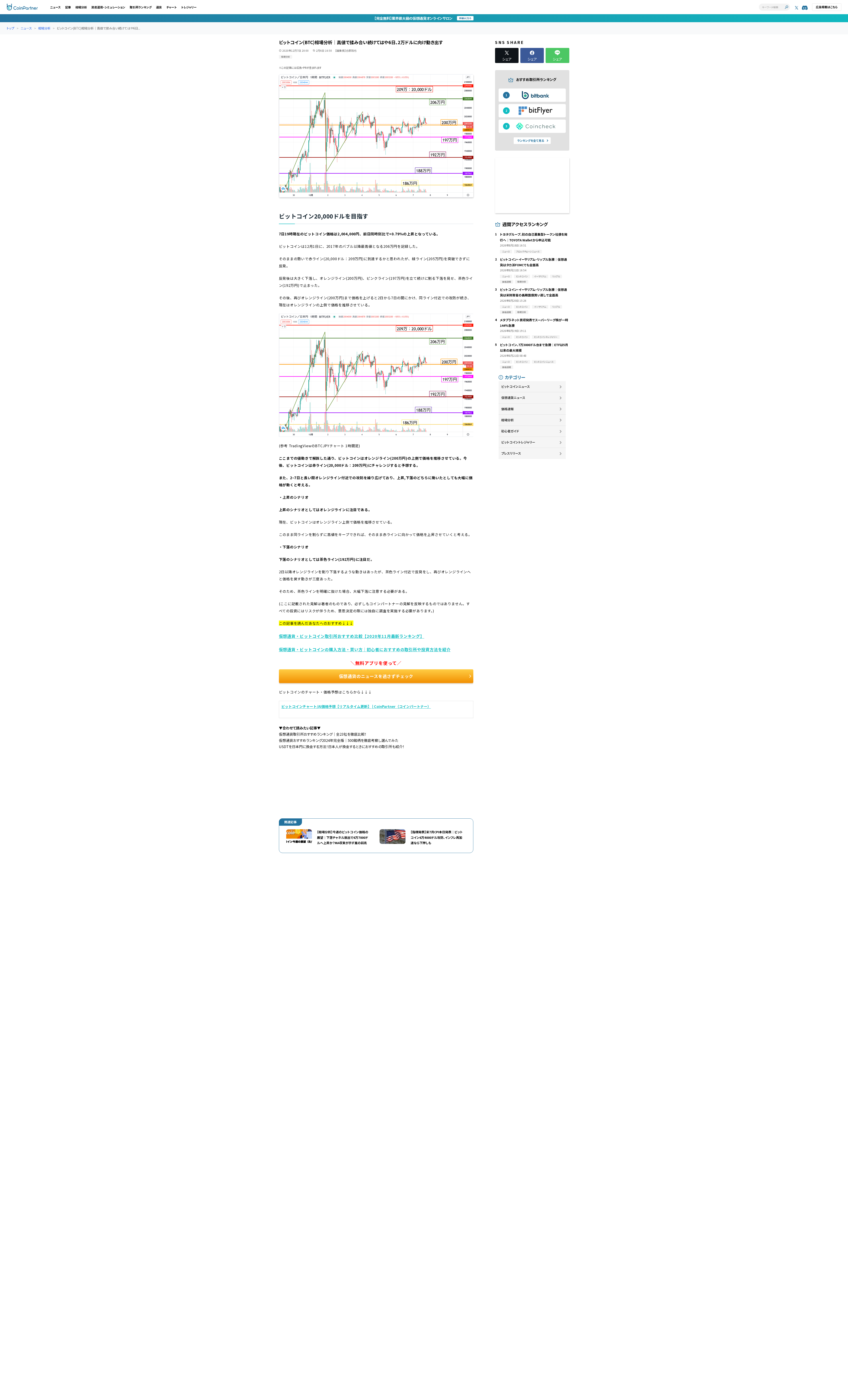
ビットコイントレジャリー (518, 442)
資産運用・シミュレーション (108, 7)
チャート (171, 7)
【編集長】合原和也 (345, 50)
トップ (10, 28)
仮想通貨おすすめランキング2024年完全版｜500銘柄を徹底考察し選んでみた (338, 740)
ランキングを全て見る (530, 140)
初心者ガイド (510, 431)
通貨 (159, 7)
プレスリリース (511, 453)
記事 (68, 7)
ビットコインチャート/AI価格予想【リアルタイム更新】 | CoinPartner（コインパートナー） (356, 706)
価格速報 (507, 409)
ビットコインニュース (515, 386)
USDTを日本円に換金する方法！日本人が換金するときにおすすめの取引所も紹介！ (341, 746)
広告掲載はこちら (827, 7)
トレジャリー (189, 7)
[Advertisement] (376, 781)
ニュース (55, 7)
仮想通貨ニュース (513, 397)
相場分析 (81, 7)
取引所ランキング (141, 7)
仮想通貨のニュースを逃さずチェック (376, 676)
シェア (507, 58)
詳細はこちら (465, 18)
